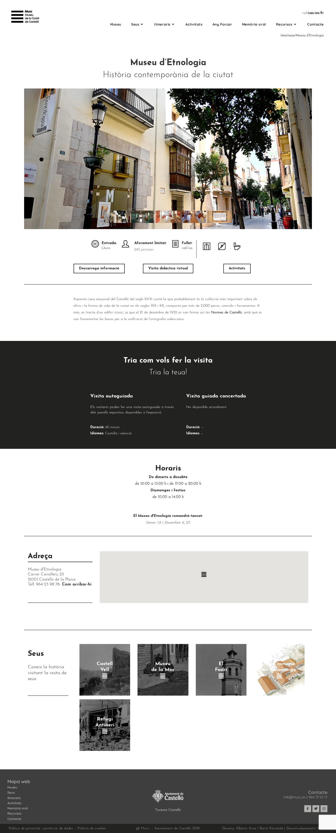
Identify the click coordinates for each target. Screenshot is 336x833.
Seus (11, 792)
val (304, 13)
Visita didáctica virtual (168, 268)
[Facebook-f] (307, 808)
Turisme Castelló (168, 810)
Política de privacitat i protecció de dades (41, 828)
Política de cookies (91, 828)
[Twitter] (315, 808)
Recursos (14, 813)
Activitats (14, 803)
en (317, 13)
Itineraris (14, 798)
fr (322, 13)
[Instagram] (324, 808)
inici (284, 35)
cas (311, 13)
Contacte (14, 819)
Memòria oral (17, 808)
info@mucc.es (295, 797)
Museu (12, 787)
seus (291, 35)
